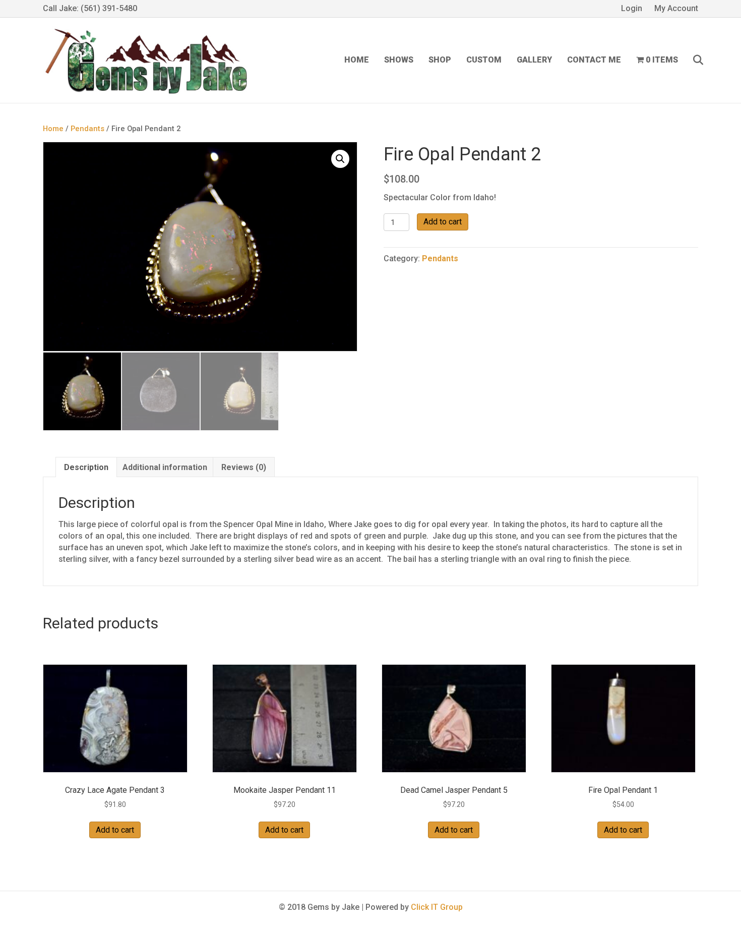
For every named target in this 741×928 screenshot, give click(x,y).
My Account (676, 8)
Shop (439, 60)
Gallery (534, 60)
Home (356, 60)
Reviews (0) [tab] (243, 467)
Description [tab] (86, 467)
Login (631, 8)
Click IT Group (437, 907)
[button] (340, 159)
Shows (398, 60)
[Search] (692, 60)
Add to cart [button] (115, 830)
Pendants (87, 128)
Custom (484, 60)
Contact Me (594, 60)
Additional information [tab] (164, 467)
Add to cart (442, 221)
